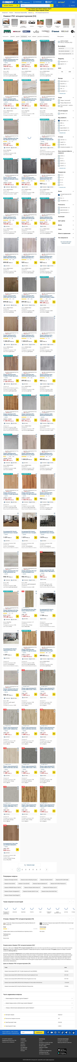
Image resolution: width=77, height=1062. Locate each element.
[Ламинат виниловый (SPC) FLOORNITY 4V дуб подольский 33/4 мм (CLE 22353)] (11, 481)
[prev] (69, 902)
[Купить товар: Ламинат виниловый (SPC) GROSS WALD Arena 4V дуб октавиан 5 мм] (35, 420)
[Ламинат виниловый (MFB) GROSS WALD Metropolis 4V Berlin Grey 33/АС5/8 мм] (11, 166)
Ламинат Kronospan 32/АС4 (11, 879)
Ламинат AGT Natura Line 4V (50, 887)
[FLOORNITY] (45, 31)
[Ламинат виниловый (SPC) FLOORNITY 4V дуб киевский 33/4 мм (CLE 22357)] (47, 127)
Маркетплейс (24, 1049)
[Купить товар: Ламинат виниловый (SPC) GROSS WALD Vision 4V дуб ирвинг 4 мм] (35, 223)
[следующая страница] (46, 869)
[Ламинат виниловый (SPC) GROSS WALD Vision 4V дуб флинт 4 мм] (47, 205)
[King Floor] (16, 31)
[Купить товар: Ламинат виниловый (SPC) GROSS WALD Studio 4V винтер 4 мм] (17, 459)
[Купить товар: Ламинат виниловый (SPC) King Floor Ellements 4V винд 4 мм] (35, 104)
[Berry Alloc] (64, 31)
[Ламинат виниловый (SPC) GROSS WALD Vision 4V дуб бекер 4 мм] (11, 284)
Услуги (40, 1049)
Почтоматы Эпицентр (44, 1053)
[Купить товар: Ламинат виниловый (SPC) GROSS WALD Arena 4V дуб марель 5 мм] (35, 341)
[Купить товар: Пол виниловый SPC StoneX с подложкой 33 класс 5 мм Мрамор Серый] (53, 615)
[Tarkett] (55, 31)
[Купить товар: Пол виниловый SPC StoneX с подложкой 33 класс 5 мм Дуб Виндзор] (53, 537)
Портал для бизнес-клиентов (64, 1042)
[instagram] (55, 1032)
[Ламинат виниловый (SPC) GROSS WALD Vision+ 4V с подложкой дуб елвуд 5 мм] (47, 166)
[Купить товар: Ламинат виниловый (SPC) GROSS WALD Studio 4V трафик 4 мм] (53, 301)
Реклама (23, 1050)
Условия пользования (63, 1040)
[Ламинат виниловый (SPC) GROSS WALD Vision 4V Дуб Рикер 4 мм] (47, 638)
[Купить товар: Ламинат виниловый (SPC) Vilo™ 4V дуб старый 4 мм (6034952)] (17, 695)
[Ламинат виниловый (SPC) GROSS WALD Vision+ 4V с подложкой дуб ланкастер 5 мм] (47, 363)
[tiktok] (62, 1032)
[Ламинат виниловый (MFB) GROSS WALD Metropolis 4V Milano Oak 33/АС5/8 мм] (47, 402)
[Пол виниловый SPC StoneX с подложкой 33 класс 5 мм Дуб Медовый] (29, 521)
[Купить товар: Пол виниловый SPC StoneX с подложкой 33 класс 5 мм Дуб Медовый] (35, 537)
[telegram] (66, 1032)
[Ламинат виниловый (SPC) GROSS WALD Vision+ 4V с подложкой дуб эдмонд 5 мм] (47, 245)
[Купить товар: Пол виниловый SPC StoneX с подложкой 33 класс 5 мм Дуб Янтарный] (17, 537)
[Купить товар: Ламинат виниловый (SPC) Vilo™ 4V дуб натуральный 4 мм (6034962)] (17, 65)
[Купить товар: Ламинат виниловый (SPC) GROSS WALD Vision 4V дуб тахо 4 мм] (35, 380)
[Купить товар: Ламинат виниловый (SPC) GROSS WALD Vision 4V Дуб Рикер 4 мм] (53, 655)
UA (15, 2)
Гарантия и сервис (43, 1047)
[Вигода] (61, 2)
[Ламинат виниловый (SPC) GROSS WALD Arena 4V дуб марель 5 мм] (29, 324)
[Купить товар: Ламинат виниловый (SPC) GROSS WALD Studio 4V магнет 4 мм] (35, 183)
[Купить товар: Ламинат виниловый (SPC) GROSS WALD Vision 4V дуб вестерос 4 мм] (53, 459)
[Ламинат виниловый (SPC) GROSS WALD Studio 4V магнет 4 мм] (29, 166)
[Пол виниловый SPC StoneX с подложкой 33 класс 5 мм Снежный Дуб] (11, 638)
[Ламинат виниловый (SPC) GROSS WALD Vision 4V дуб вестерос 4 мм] (47, 442)
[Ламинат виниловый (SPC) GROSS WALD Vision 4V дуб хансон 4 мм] (11, 205)
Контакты (23, 1044)
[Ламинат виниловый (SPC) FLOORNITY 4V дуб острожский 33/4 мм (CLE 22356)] (29, 481)
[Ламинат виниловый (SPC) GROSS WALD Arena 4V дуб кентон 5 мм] (47, 48)
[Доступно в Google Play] (62, 1053)
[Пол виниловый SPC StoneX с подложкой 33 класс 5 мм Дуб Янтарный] (11, 521)
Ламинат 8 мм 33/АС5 (10, 883)
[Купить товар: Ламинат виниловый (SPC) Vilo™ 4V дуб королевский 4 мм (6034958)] (17, 576)
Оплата (41, 1040)
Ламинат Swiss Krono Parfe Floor (49, 891)
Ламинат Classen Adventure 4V (40, 883)
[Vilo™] (36, 31)
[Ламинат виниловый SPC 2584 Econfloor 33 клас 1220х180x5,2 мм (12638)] (47, 559)
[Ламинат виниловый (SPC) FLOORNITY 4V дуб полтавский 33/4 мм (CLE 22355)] (29, 638)
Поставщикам (24, 1047)
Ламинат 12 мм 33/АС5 (23, 883)
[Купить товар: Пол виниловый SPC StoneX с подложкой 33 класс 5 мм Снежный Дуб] (17, 654)
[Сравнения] (57, 6)
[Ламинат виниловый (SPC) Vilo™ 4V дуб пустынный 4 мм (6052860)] (47, 87)
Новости (23, 1042)
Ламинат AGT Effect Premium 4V (58, 883)
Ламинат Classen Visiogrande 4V (12, 891)
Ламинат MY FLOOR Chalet (62, 879)
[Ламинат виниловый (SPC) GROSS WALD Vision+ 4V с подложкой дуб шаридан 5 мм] (29, 245)
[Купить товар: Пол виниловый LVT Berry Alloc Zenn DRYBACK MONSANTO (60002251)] (17, 849)
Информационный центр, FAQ (9, 1040)
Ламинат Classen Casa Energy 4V (12, 895)
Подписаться (39, 1032)
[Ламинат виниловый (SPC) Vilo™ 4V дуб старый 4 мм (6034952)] (11, 677)
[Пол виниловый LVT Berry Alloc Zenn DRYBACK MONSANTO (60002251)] (11, 833)
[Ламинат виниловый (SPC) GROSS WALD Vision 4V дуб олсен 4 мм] (11, 245)
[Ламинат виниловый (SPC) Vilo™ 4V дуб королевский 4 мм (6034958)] (11, 559)
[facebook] (48, 1032)
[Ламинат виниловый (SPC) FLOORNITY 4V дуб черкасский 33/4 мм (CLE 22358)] (11, 363)
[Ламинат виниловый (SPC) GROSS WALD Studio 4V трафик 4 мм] (47, 284)
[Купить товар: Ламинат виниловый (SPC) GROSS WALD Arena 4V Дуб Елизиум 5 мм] (35, 459)
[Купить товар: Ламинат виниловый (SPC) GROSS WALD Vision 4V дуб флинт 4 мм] (53, 223)
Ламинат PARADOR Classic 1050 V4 (13, 887)
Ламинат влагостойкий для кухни (29, 879)
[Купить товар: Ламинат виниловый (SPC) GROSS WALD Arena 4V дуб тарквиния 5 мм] (35, 65)
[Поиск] (51, 5)
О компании (23, 1040)
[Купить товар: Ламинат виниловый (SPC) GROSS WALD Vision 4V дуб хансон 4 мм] (17, 223)
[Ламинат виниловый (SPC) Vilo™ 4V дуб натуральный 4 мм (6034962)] (11, 48)
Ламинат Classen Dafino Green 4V (32, 887)
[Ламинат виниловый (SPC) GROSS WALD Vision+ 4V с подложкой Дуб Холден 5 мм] (47, 324)
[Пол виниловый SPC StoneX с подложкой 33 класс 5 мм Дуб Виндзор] (47, 521)
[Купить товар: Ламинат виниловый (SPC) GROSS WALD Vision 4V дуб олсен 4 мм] (17, 262)
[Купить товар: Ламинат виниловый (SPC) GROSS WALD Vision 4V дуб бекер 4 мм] (17, 301)
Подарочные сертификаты (45, 1050)
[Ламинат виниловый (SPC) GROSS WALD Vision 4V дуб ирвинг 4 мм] (29, 205)
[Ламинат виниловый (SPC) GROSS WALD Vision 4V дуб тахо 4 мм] (29, 363)
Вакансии (23, 1045)
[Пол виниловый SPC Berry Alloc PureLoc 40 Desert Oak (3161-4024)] (29, 599)
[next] (73, 902)
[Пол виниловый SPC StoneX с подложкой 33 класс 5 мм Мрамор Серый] (47, 599)
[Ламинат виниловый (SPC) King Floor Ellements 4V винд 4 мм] (29, 87)
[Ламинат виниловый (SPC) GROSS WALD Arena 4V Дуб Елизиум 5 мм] (29, 442)
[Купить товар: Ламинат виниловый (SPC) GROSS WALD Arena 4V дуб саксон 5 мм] (17, 341)
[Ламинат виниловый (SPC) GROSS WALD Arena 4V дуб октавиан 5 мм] (29, 402)
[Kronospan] (26, 31)
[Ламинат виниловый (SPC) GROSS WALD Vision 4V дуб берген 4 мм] (29, 284)
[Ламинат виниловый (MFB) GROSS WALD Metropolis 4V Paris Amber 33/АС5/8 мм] (11, 87)
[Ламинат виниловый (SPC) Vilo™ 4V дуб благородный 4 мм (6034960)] (29, 559)
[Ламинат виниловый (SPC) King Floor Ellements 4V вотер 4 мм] (11, 599)
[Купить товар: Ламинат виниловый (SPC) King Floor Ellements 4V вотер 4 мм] (17, 616)
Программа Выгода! (43, 1052)
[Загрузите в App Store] (62, 1049)
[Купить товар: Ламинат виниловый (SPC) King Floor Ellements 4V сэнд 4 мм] (17, 144)
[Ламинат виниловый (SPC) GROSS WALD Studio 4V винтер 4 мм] (11, 442)
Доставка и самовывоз (44, 1044)
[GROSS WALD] (7, 31)
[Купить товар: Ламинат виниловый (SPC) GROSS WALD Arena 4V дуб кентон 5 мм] (53, 65)
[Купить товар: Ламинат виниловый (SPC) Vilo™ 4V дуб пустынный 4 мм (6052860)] (53, 104)
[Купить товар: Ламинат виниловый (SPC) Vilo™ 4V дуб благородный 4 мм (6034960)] (35, 576)
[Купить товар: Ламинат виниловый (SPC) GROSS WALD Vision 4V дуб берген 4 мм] (35, 301)
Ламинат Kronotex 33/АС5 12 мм (30, 891)
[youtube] (51, 1032)
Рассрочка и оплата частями (46, 1042)
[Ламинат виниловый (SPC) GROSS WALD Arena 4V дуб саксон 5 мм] (11, 324)
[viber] (58, 1032)
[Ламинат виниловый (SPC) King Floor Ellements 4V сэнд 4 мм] (11, 127)
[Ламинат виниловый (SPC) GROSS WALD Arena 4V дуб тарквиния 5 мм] (29, 48)
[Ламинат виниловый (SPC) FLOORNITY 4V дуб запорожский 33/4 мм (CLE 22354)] (11, 402)
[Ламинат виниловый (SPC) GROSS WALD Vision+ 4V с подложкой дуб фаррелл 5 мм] (47, 481)
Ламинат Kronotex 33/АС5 (46, 879)
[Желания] (64, 6)
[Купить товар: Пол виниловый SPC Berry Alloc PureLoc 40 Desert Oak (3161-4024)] (35, 615)
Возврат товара (42, 1045)
